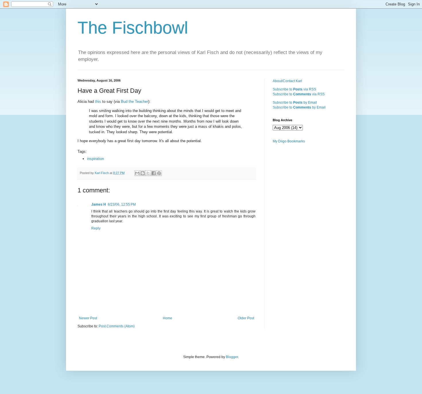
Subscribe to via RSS (294, 89)
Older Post (246, 318)
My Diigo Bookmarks (289, 141)
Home (167, 318)
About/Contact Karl (287, 81)
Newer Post (88, 318)
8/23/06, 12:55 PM (122, 204)
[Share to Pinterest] (159, 173)
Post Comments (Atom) (117, 326)
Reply (95, 228)
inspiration (95, 159)
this (98, 101)
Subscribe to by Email (295, 103)
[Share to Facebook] (153, 173)
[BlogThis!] (143, 173)
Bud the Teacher (134, 101)
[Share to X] (148, 173)
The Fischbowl (133, 27)
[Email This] (137, 173)
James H (98, 204)
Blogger (232, 357)
